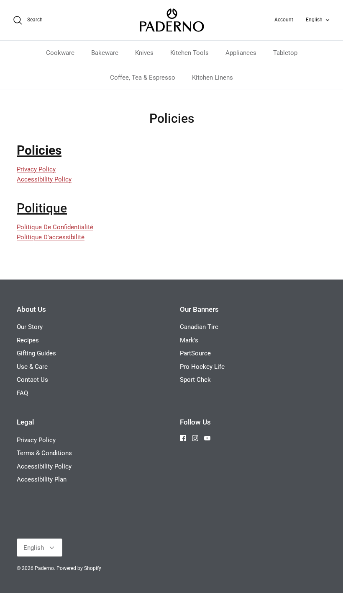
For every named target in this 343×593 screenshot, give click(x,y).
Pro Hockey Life (202, 366)
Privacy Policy (36, 169)
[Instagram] (195, 438)
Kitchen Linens (212, 77)
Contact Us (32, 379)
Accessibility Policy (44, 179)
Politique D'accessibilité (50, 237)
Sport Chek (195, 379)
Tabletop (285, 53)
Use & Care (32, 366)
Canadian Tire (199, 327)
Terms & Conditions (44, 453)
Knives (144, 53)
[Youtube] (207, 438)
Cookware (60, 53)
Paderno (44, 568)
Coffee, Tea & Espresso (142, 77)
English (314, 20)
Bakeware (104, 53)
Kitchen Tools (189, 53)
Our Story (30, 327)
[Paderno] (171, 20)
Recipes (28, 340)
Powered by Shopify (78, 568)
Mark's (189, 340)
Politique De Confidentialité (55, 227)
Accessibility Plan (42, 479)
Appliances (240, 53)
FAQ (22, 393)
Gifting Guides (36, 353)
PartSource (195, 353)
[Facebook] (183, 438)
